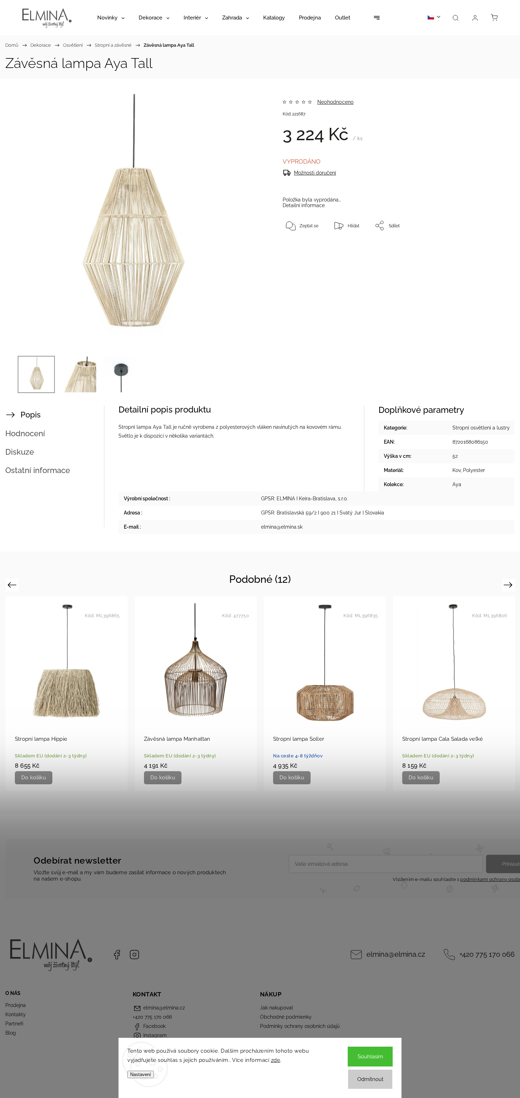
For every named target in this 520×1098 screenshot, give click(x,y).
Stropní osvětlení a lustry (481, 428)
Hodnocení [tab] (25, 433)
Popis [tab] (31, 414)
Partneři (14, 1023)
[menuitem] (111, 17)
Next (509, 584)
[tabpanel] (67, 693)
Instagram (134, 954)
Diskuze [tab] (19, 451)
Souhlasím (370, 1056)
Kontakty (15, 1014)
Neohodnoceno (335, 101)
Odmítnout (370, 1079)
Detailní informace (304, 205)
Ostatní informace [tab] (37, 470)
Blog (10, 1033)
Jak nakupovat (276, 1008)
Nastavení (140, 1074)
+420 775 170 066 (487, 954)
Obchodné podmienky (286, 1017)
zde (276, 1060)
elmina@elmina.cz (395, 954)
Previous (13, 584)
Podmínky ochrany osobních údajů (300, 1026)
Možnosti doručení (315, 173)
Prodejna (15, 1005)
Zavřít (480, 248)
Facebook (116, 954)
